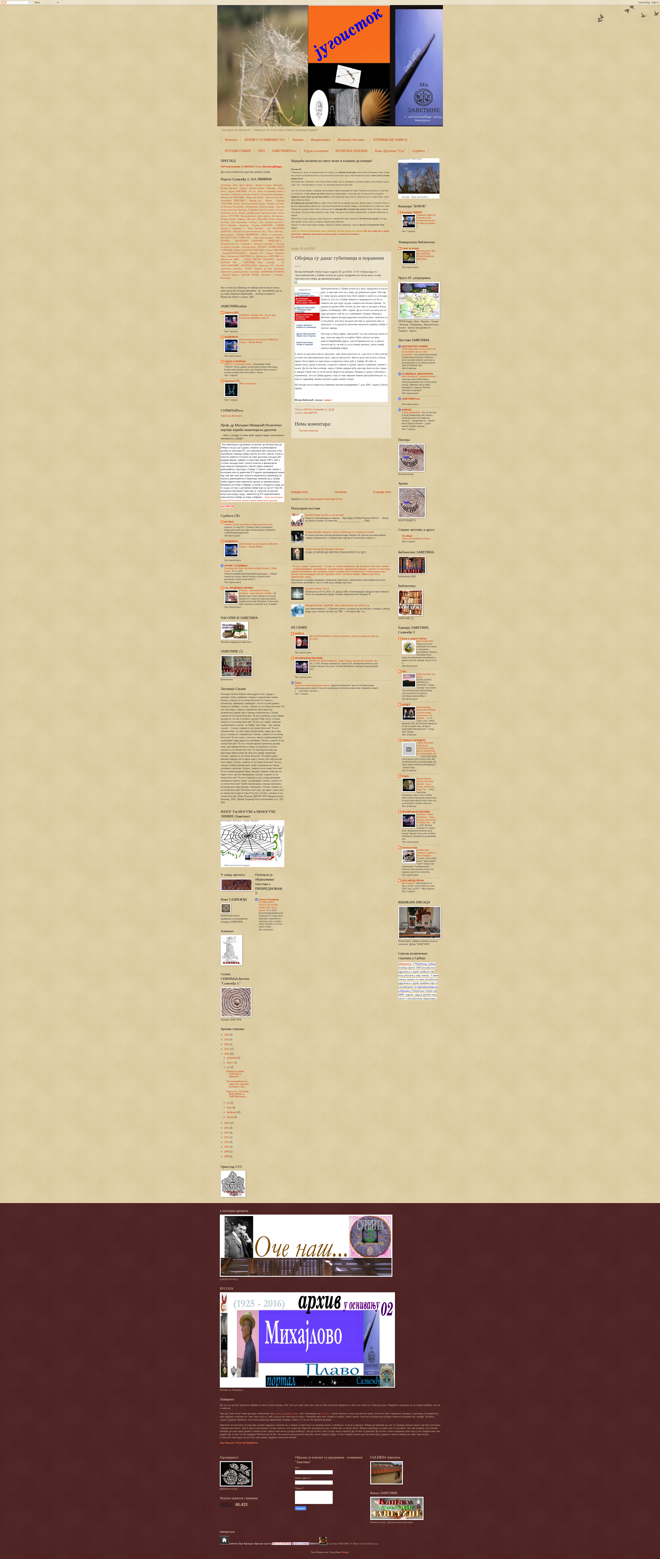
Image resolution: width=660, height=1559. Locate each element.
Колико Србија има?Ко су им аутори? (324, 515)
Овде (240, 1543)
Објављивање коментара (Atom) (326, 499)
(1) (241, 256)
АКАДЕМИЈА (231, 337)
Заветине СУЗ (231, 381)
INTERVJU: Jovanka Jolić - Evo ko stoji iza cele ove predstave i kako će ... (257, 316)
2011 (227, 1142)
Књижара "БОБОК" (412, 212)
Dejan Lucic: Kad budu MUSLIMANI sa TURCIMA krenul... (237, 1094)
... (231, 259)
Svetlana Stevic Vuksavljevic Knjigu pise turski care (248, 524)
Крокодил (249, 1543)
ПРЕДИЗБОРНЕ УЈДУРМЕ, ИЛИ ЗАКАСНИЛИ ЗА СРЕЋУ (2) (337, 605)
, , (243, 185)
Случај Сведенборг (411, 412)
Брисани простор (263, 1543)
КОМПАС (406, 410)
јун (228, 1102)
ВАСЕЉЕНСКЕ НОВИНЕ (415, 346)
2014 (227, 1128)
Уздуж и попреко (316, 150)
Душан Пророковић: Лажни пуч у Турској (306, 335)
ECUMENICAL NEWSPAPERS (417, 374)
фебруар (232, 1112)
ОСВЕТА (299, 633)
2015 (227, 1123)
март (230, 1107)
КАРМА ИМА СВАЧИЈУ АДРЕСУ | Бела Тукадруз (426, 853)
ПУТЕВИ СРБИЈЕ (238, 150)
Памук (298, 682)
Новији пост (299, 492)
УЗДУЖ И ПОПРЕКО (235, 361)
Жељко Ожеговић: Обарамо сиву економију (304, 317)
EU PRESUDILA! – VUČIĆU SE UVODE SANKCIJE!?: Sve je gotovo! (268, 906)
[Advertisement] (341, 464)
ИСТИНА (228, 522)
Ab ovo (252, 191)
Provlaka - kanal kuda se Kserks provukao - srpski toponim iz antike (255, 591)
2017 (227, 1049)
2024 (227, 1034)
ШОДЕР (406, 704)
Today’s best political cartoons (416, 538)
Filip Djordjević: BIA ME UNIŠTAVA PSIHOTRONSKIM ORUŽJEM (426, 255)
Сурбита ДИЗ (231, 312)
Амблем (233, 1543)
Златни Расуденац (269, 899)
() (261, 210)
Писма (258, 166)
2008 (227, 1156)
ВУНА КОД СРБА (425, 641)
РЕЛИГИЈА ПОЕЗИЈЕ (352, 150)
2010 (227, 1146)
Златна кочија (409, 847)
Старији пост (382, 492)
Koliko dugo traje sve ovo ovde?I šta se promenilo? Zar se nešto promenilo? (419, 352)
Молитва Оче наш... (351, 139)
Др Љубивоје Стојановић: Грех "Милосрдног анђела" (306, 301)
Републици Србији (425, 963)
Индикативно (320, 139)
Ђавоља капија (300, 1543)
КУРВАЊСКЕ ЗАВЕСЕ (390, 139)
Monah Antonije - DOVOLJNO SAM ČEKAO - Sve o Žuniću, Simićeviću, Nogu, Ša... (426, 784)
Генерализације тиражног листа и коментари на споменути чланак (339, 532)
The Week (407, 536)
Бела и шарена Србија (414, 638)
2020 (227, 1044)
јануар (230, 1117)
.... (236, 237)
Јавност (314, 1543)
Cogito (405, 776)
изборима (403, 990)
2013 (227, 1132)
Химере (298, 139)
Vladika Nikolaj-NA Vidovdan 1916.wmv (324, 549)
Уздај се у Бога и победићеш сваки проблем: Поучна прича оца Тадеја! (327, 231)
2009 (227, 1151)
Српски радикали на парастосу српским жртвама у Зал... (237, 1084)
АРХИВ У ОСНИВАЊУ (236, 565)
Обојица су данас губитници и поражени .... (235, 1074)
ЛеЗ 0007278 (310, 413)
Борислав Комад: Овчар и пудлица (304, 343)
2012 (227, 1137)
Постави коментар (308, 430)
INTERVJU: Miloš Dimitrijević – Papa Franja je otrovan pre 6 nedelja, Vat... (344, 661)
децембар (232, 1057)
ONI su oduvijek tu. (248, 383)
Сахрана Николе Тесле (317, 588)
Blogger (345, 1552)
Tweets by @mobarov (231, 416)
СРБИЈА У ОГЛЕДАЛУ (414, 740)
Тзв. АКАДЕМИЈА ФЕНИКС (238, 588)
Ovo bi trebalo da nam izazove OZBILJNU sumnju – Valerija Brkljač (258, 341)
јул (229, 1067)
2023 (227, 1039)
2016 (227, 1054)
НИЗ (404, 671)
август (230, 1062)
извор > (328, 400)
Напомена (405, 963)
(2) (269, 256)
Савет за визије (410, 248)
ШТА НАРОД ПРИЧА (413, 880)
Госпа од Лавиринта (239, 1442)
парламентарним (427, 986)
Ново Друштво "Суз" (390, 150)
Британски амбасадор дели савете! (312, 685)
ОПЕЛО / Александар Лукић (238, 364)
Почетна (231, 139)
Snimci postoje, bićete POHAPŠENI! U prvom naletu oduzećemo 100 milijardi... (426, 712)
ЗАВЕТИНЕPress (284, 150)
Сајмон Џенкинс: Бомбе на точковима (306, 326)
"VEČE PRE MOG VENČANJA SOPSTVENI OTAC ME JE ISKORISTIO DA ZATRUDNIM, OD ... (426, 750)
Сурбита (418, 150)
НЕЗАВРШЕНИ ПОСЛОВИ (309, 658)
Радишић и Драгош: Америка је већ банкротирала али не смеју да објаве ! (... (426, 220)
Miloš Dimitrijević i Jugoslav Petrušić (419, 376)
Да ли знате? (408, 883)
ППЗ (261, 150)
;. (249, 231)
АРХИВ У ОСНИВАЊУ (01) (264, 139)
